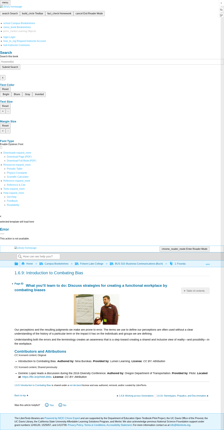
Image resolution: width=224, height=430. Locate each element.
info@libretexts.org (179, 425)
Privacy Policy (75, 425)
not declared (75, 385)
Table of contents (195, 291)
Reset (5, 89)
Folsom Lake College (92, 263)
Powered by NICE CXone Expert (62, 418)
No (64, 405)
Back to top (20, 395)
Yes (52, 405)
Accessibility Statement (119, 425)
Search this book (9, 56)
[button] (12, 201)
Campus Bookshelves (56, 263)
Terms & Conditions (94, 425)
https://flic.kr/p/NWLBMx (37, 376)
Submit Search (10, 67)
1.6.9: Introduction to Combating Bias (32, 385)
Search (20, 256)
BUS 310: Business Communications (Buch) (139, 263)
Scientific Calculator (17, 177)
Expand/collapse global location (208, 263)
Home (30, 263)
